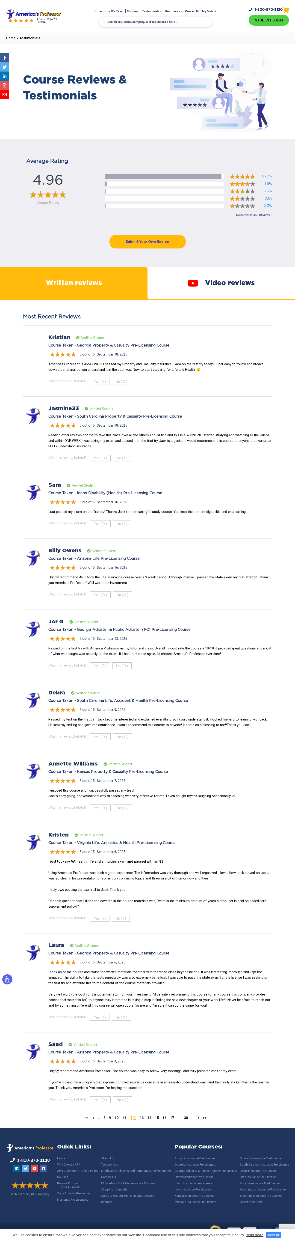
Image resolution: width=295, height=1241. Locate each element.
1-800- (268, 10)
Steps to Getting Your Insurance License (127, 1195)
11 (124, 1118)
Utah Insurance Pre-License (258, 1177)
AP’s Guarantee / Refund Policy (77, 1170)
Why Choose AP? (68, 1164)
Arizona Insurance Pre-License (195, 1158)
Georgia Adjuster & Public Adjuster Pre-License (206, 1170)
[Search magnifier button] (103, 22)
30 (186, 1118)
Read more (254, 1235)
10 (117, 1118)
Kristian (59, 337)
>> (205, 1118)
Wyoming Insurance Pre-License (261, 1195)
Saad (55, 1044)
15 (157, 1118)
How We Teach (114, 11)
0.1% (268, 198)
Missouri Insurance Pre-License (195, 1202)
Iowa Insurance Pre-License (193, 1189)
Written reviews (74, 283)
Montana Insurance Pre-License (260, 1158)
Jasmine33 (63, 408)
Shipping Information (115, 1189)
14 (149, 1118)
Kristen (58, 834)
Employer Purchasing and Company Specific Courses (136, 1170)
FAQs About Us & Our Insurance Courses (128, 1183)
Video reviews (230, 283)
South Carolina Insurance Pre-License (264, 1164)
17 (172, 1118)
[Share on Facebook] (4, 57)
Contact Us (192, 11)
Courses (133, 11)
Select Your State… (252, 1202)
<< (86, 1118)
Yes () (100, 381)
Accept (273, 1235)
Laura (56, 945)
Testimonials (150, 11)
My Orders (209, 11)
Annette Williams (73, 763)
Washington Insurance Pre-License (263, 1189)
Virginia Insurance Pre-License (260, 1183)
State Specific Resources (74, 1193)
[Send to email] (4, 94)
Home (98, 11)
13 (142, 1118)
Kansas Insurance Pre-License (194, 1195)
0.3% (268, 191)
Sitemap (106, 1202)
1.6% (268, 183)
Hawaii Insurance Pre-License (194, 1177)
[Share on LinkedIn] (4, 76)
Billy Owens (64, 550)
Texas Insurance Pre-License (258, 1170)
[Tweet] (4, 67)
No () (121, 381)
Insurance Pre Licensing (72, 1199)
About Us (107, 1158)
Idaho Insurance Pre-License (193, 1183)
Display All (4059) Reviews (253, 214)
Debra (56, 692)
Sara (54, 485)
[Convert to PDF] (4, 85)
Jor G (56, 621)
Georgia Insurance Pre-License (195, 1164)
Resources (172, 11)
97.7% (267, 176)
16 (164, 1118)
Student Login (269, 20)
